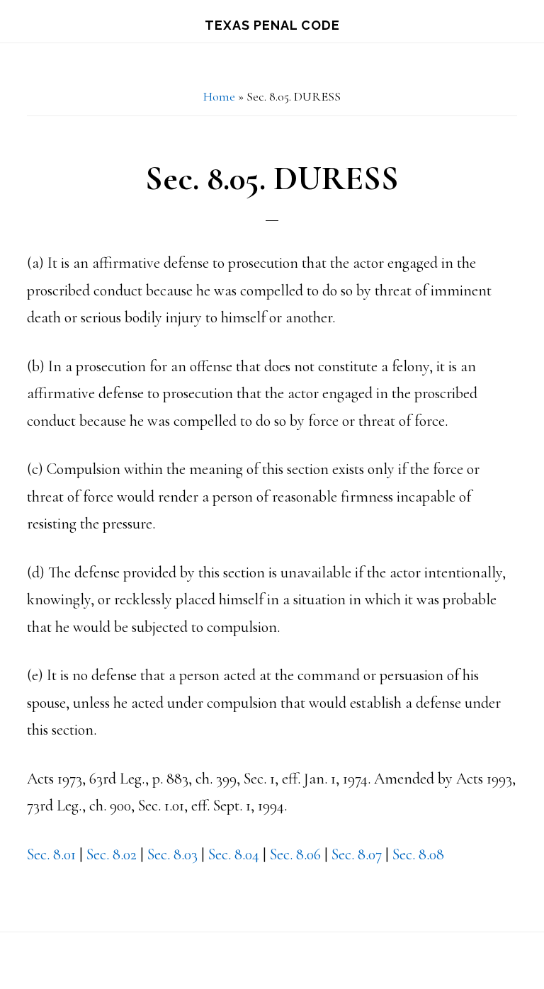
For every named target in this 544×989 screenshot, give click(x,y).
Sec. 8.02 (111, 854)
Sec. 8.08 (418, 854)
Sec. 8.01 (51, 854)
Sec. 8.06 (295, 854)
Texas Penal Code (272, 25)
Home (219, 96)
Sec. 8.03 (172, 854)
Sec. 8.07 (357, 854)
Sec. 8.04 (233, 854)
